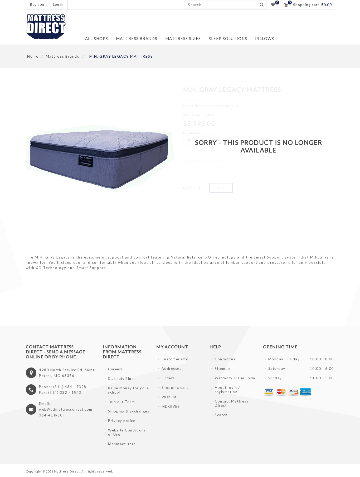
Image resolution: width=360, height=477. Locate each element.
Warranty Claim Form (235, 378)
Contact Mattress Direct (231, 403)
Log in (58, 4)
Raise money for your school (128, 390)
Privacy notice (121, 421)
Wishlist (169, 397)
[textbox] (220, 4)
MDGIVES (171, 406)
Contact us (225, 359)
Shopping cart (175, 387)
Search (261, 4)
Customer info (175, 359)
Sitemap (222, 368)
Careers (115, 369)
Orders (168, 378)
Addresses (172, 368)
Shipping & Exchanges (128, 411)
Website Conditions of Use (127, 432)
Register (37, 4)
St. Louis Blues (122, 378)
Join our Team (121, 402)
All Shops (96, 38)
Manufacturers (122, 444)
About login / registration (227, 389)
